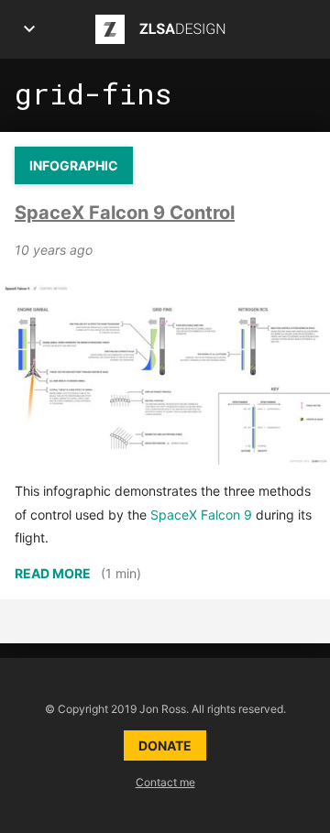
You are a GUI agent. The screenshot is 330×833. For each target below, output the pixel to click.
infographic (73, 165)
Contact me (165, 782)
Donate (165, 745)
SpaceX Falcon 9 (201, 514)
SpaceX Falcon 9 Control (125, 213)
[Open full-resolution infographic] (165, 372)
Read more (53, 573)
